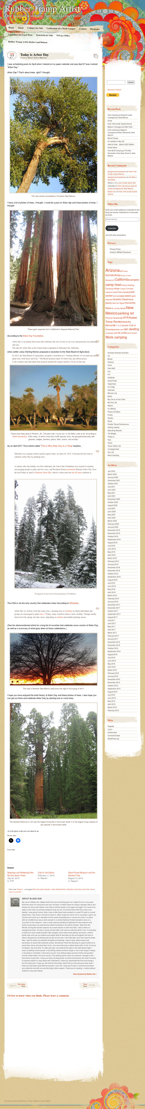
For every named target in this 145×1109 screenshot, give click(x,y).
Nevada (123, 308)
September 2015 (114, 688)
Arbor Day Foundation (33, 335)
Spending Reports (115, 430)
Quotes (110, 418)
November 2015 (114, 682)
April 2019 (112, 555)
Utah (121, 329)
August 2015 (112, 691)
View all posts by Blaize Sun (85, 974)
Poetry (110, 415)
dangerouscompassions (117, 171)
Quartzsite (118, 317)
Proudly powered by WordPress (15, 1101)
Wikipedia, (74, 602)
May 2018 (111, 589)
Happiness (112, 384)
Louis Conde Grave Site (126, 183)
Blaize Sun (43, 58)
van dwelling (131, 329)
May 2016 (111, 663)
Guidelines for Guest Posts (20, 34)
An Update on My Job (116, 141)
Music (110, 396)
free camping (124, 291)
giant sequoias (45, 889)
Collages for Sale (35, 28)
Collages (123, 289)
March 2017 (112, 632)
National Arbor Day (43, 472)
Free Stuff (111, 368)
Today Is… (112, 436)
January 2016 (113, 676)
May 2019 (111, 552)
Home (11, 27)
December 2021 (114, 480)
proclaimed (70, 469)
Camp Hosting (127, 285)
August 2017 (112, 617)
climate (60, 617)
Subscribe (112, 228)
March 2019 (112, 558)
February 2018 (113, 598)
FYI (109, 374)
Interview (111, 390)
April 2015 (112, 704)
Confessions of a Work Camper (60, 28)
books (126, 271)
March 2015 (112, 707)
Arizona (112, 270)
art (121, 270)
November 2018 (114, 570)
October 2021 (113, 483)
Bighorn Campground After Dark (120, 127)
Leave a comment (15, 892)
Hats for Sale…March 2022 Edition (121, 144)
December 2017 (114, 604)
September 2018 (114, 576)
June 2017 (112, 623)
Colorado (129, 288)
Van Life (111, 452)
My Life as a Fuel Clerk (116, 399)
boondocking (112, 275)
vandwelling (109, 333)
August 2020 (112, 505)
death (115, 292)
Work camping (116, 336)
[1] (45, 614)
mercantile (130, 302)
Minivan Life (112, 393)
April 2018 (112, 592)
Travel (110, 443)
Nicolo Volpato (45, 1101)
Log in (110, 729)
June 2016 (112, 660)
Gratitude (111, 377)
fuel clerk (116, 296)
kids (114, 303)
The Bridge (112, 433)
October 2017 (113, 611)
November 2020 (114, 499)
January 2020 (113, 527)
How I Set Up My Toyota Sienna (120, 123)
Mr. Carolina (116, 308)
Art (109, 356)
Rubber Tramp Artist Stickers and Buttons (27, 42)
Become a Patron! (114, 89)
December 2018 (114, 567)
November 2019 (114, 533)
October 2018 (113, 573)
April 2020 (112, 517)
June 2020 (112, 511)
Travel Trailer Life (114, 446)
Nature (110, 405)
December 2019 (114, 530)
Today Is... (20, 889)
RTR (125, 317)
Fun (109, 371)
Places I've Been (114, 411)
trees (41, 614)
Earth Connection (20, 436)
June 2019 (112, 549)
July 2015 (111, 695)
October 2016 (113, 648)
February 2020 (113, 524)
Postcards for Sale (44, 35)
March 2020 (112, 521)
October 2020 (113, 502)
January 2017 (113, 639)
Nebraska (70, 889)
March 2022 (112, 474)
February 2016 (113, 673)
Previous (21, 985)
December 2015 (114, 679)
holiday (69, 611)
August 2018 (112, 580)
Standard (95, 55)
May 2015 (111, 701)
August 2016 (112, 654)
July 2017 (111, 620)
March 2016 (112, 670)
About (20, 27)
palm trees (85, 889)
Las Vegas (120, 303)
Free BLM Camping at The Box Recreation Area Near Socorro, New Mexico (121, 153)
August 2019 (112, 542)
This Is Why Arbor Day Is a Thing (56, 445)
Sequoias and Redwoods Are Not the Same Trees (20, 874)
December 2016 (114, 642)
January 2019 (113, 564)
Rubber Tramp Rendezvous (121, 319)
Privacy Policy (63, 35)
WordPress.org (113, 738)
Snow (110, 120)
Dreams (111, 362)
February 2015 (113, 710)
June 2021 (112, 489)
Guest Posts (112, 380)
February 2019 (113, 561)
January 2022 (113, 477)
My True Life (112, 402)
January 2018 (113, 601)
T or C (118, 325)
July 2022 (111, 471)
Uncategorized (113, 449)
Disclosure (95, 29)
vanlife (124, 332)
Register (111, 726)
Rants (110, 421)
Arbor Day (36, 889)
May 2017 (111, 626)
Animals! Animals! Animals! (118, 352)
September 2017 (114, 614)
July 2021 (111, 486)
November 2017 (114, 608)
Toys (109, 439)
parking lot (126, 312)
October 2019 (113, 536)
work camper (132, 333)
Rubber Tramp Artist (42, 8)
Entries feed (112, 732)
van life (117, 332)
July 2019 (111, 545)
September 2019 (114, 539)
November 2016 (114, 645)
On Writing (112, 408)
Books (110, 359)
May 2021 (111, 493)
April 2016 (112, 667)
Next (85, 985)
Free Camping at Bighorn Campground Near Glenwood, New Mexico (121, 132)
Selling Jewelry (113, 427)
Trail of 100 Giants (46, 872)
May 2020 (111, 514)
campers (134, 279)
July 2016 (111, 657)
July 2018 (111, 583)
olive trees (77, 889)
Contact (83, 28)
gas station (125, 295)
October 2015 (113, 685)
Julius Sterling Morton (58, 889)
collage (116, 288)
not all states (77, 472)
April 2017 (112, 629)
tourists (125, 325)
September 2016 (114, 651)
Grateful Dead (120, 299)
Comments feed (114, 735)
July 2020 (111, 508)
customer (109, 292)
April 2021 (112, 496)
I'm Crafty (111, 387)
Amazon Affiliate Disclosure (120, 252)
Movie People (113, 138)
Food (110, 365)
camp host (113, 284)
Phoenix (109, 317)
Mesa (108, 308)
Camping (109, 288)
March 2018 (112, 595)
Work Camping (113, 455)
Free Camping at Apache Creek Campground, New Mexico (120, 116)
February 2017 (113, 636)
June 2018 (112, 586)
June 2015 (112, 698)
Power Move (112, 147)
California (122, 279)
